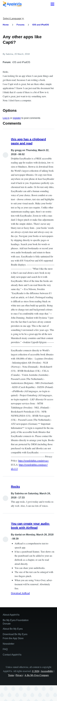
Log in (6, 118)
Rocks (15, 486)
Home (6, 24)
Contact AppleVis (12, 654)
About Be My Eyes (13, 629)
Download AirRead (20, 593)
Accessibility (47, 671)
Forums (20, 24)
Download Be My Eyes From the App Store (15, 636)
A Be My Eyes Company (37, 675)
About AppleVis (11, 614)
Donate (7, 623)
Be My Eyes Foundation (16, 620)
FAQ (5, 649)
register (17, 118)
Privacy (19, 675)
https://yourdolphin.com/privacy (33, 460)
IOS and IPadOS (40, 24)
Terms (11, 675)
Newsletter (8, 643)
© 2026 (35, 671)
